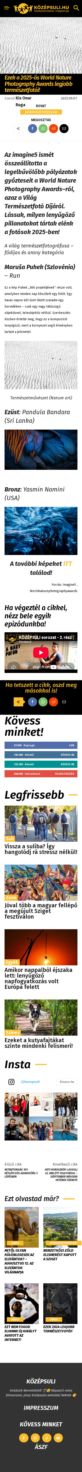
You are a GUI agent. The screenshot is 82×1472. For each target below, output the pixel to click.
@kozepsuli (30, 1082)
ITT (67, 563)
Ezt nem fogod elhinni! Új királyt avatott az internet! (21, 1333)
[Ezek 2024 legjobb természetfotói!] (60, 1303)
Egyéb (12, 962)
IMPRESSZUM (41, 1407)
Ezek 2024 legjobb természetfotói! (58, 1329)
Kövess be (67, 754)
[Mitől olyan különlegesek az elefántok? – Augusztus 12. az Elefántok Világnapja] (22, 1227)
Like (71, 745)
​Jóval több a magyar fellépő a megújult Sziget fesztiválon (41, 911)
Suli (10, 838)
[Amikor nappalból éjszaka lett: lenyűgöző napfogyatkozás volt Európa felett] (41, 947)
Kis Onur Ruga (23, 101)
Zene (11, 897)
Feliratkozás (64, 773)
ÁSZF (41, 1447)
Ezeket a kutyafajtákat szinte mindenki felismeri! (39, 1043)
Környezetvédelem (41, 112)
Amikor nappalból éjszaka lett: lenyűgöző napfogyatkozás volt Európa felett (38, 978)
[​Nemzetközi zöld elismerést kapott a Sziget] (60, 1227)
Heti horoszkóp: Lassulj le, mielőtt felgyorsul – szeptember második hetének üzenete (61, 1175)
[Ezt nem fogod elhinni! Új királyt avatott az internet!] (22, 1303)
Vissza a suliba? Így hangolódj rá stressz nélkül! (41, 849)
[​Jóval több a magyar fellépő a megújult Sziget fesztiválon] (41, 883)
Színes (13, 1032)
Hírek (15, 1243)
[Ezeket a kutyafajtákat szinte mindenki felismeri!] (41, 1017)
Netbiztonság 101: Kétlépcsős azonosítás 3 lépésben (21, 1173)
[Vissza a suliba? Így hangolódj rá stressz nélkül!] (41, 824)
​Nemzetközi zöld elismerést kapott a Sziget (60, 1254)
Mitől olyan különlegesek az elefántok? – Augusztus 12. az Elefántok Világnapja (19, 1261)
